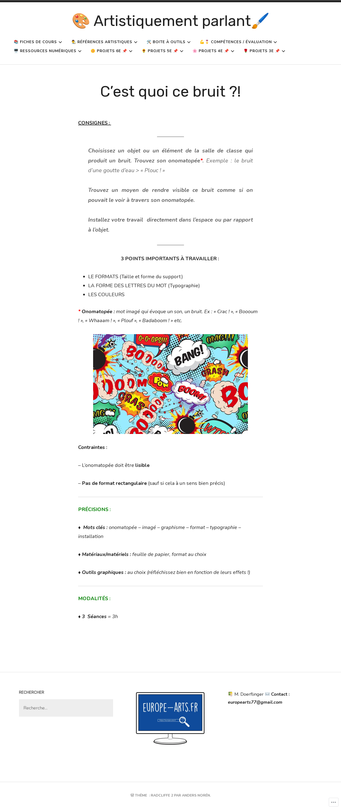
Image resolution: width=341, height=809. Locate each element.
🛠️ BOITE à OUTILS (166, 41)
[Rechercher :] (66, 708)
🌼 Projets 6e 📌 (109, 50)
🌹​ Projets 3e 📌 (261, 50)
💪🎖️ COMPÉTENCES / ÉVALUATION (236, 41)
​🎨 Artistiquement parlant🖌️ (171, 21)
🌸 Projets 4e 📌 (210, 50)
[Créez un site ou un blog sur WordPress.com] (132, 795)
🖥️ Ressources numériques (45, 50)
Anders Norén (196, 795)
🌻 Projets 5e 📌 (160, 50)
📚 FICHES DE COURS (35, 41)
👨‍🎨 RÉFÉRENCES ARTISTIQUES (101, 41)
